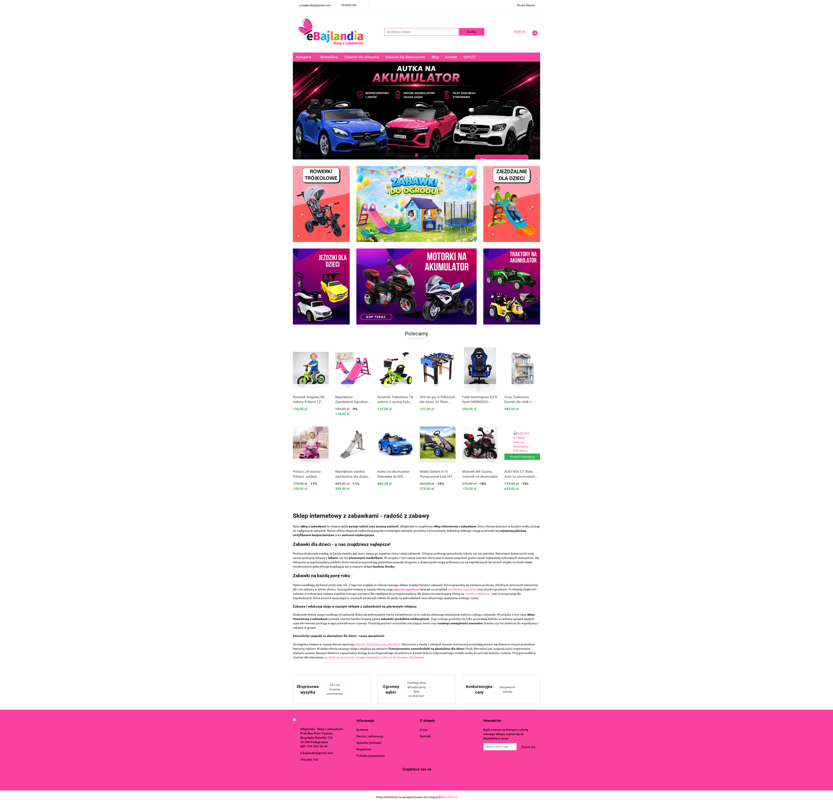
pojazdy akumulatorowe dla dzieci (377, 644)
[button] (365, 721)
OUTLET (470, 57)
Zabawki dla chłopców (361, 57)
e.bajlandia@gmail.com (316, 753)
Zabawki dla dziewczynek (405, 57)
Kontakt (451, 57)
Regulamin (363, 749)
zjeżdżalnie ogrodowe (462, 589)
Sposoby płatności (369, 742)
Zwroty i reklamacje (369, 736)
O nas (424, 729)
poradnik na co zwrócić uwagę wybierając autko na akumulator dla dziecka (374, 657)
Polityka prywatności (370, 755)
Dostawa (362, 729)
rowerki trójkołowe (477, 593)
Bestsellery (329, 57)
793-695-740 (309, 760)
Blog (435, 57)
